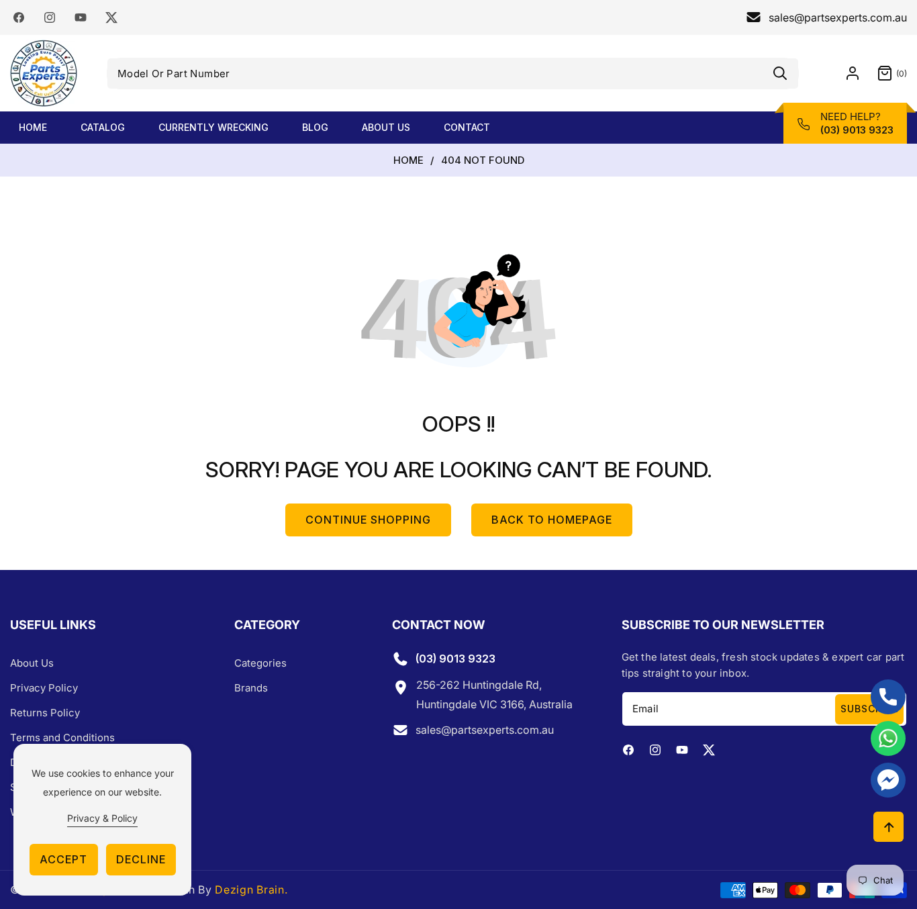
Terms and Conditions (62, 737)
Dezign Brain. (251, 889)
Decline (141, 859)
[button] (884, 73)
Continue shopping (368, 519)
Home (408, 160)
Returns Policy (45, 712)
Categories (260, 663)
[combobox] (452, 73)
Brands (251, 687)
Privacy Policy (44, 687)
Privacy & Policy (102, 818)
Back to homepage (551, 519)
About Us (32, 663)
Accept (63, 859)
